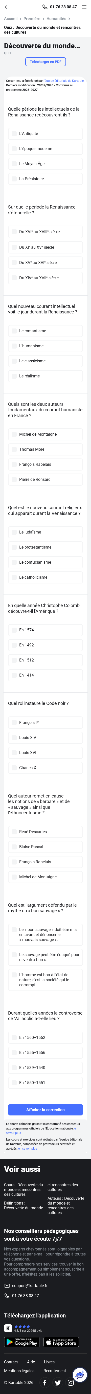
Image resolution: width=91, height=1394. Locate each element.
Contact (11, 1362)
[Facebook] (44, 1382)
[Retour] (9, 6)
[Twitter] (57, 1382)
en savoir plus (27, 1148)
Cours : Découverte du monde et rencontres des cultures (23, 1189)
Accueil (10, 18)
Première (32, 18)
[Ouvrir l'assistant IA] (80, 1375)
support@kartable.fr (30, 1285)
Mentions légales (19, 1370)
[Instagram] (70, 1382)
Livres (49, 1362)
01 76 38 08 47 (63, 7)
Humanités (56, 18)
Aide (31, 1362)
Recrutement (54, 1370)
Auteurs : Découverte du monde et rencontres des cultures (66, 1205)
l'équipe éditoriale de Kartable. (63, 81)
